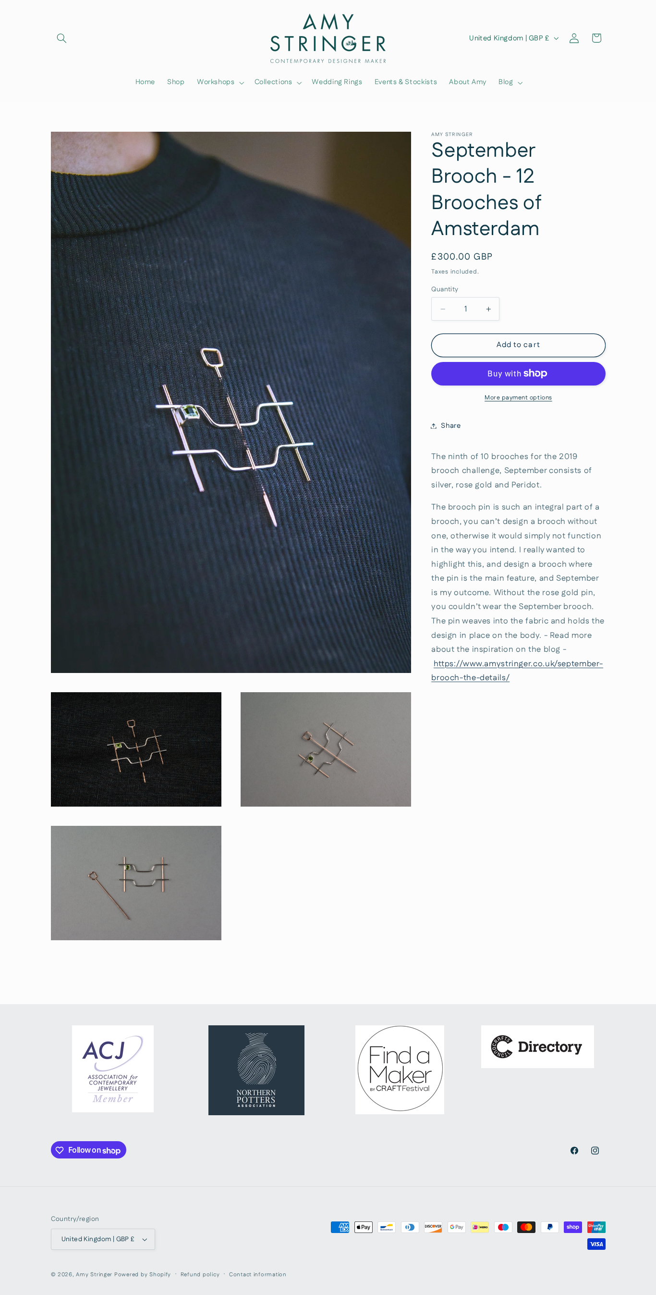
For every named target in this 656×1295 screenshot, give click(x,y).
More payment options (518, 397)
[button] (62, 38)
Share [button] (451, 426)
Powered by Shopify (142, 1274)
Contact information (258, 1274)
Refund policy (200, 1274)
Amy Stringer (94, 1274)
